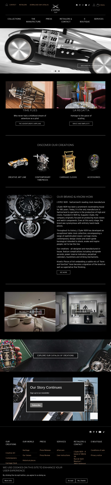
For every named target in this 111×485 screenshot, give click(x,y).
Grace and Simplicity (81, 123)
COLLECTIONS (14, 19)
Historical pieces (29, 460)
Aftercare (60, 450)
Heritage (26, 450)
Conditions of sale (98, 450)
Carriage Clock (11, 463)
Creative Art (10, 453)
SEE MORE (63, 272)
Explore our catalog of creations (55, 355)
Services (98, 19)
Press (49, 19)
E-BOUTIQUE (81, 312)
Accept (70, 481)
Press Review (45, 455)
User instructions (63, 455)
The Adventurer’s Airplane (30, 123)
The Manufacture (33, 20)
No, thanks (82, 481)
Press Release (45, 450)
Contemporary (11, 458)
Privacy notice (96, 455)
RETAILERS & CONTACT (30, 312)
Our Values (27, 455)
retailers (23, 5)
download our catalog (39, 5)
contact (12, 5)
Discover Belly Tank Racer (91, 66)
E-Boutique (85, 20)
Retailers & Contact (66, 20)
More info (8, 481)
